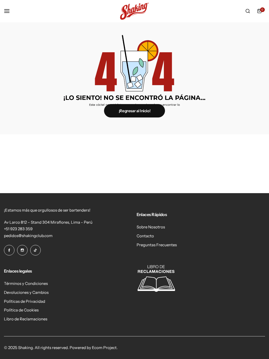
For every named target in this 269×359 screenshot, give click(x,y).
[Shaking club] (134, 11)
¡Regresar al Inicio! (135, 110)
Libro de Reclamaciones (25, 318)
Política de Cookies (21, 309)
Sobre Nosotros (151, 226)
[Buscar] (248, 11)
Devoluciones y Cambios (26, 292)
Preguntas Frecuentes (157, 244)
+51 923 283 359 (18, 228)
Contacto (145, 235)
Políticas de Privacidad (24, 301)
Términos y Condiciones (26, 283)
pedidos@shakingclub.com (28, 235)
